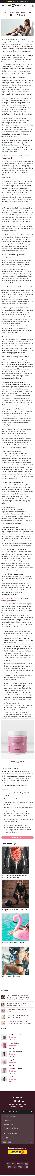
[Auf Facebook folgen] (12, 1101)
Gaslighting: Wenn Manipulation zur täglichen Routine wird (18, 1004)
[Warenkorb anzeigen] (33, 5)
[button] (2, 5)
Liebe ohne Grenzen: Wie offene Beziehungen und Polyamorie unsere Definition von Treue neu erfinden (19, 997)
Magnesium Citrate (17, 761)
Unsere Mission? (9, 1117)
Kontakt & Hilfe (9, 1124)
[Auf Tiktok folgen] (19, 1101)
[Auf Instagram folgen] (15, 1101)
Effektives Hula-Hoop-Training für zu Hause (18, 1010)
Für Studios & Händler (11, 1128)
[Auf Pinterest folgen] (23, 1101)
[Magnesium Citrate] (17, 739)
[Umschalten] (31, 1111)
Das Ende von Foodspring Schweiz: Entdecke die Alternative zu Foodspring (19, 1022)
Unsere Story (8, 1120)
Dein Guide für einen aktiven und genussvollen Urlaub (18, 1016)
